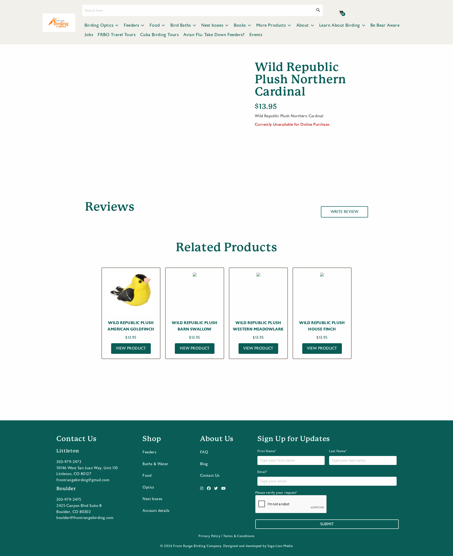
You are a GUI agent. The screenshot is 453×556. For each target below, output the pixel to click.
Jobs (88, 34)
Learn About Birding (339, 25)
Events (255, 34)
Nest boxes (212, 25)
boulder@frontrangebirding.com (84, 518)
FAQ (204, 452)
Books (240, 25)
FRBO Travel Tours (116, 34)
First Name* (266, 451)
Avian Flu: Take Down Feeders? (214, 34)
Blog (204, 464)
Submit (327, 524)
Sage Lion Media (280, 546)
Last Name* (338, 451)
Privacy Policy (209, 536)
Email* (262, 472)
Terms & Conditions (238, 536)
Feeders (131, 25)
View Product (131, 348)
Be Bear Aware (384, 25)
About (302, 25)
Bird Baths (180, 25)
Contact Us (210, 475)
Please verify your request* (276, 493)
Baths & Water (155, 464)
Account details (156, 511)
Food (155, 25)
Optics (148, 487)
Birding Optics (98, 25)
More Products (271, 25)
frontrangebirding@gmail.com (82, 480)
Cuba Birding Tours (159, 34)
